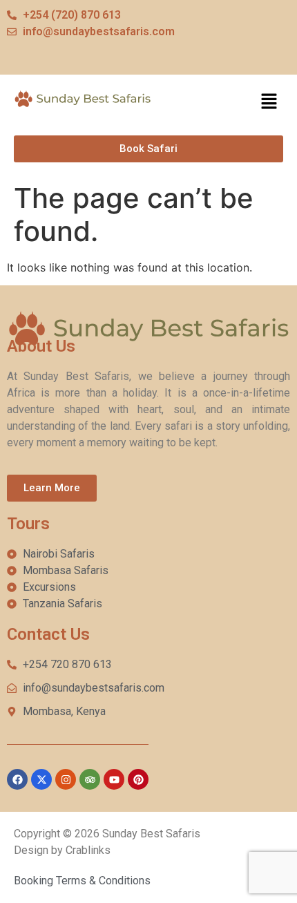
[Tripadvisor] (89, 779)
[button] (269, 102)
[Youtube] (114, 779)
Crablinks (88, 850)
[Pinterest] (138, 779)
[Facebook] (17, 779)
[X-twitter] (41, 779)
